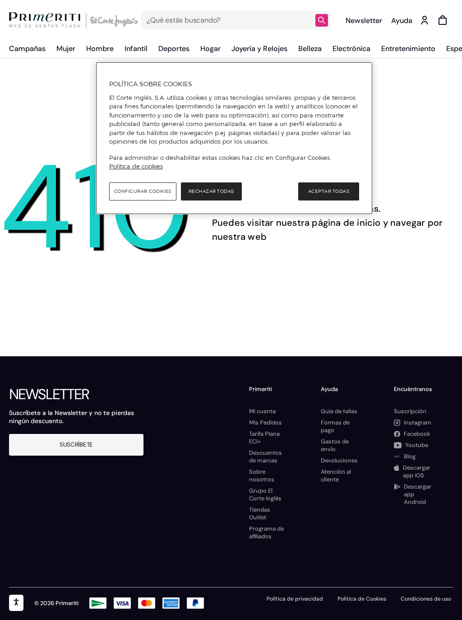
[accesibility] (16, 603)
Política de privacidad (295, 598)
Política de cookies (136, 166)
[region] (234, 138)
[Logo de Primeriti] (47, 20)
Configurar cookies (142, 191)
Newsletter (364, 20)
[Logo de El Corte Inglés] (113, 20)
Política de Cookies (361, 598)
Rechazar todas (211, 191)
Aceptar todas (329, 191)
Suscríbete (76, 444)
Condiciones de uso (426, 598)
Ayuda (401, 20)
